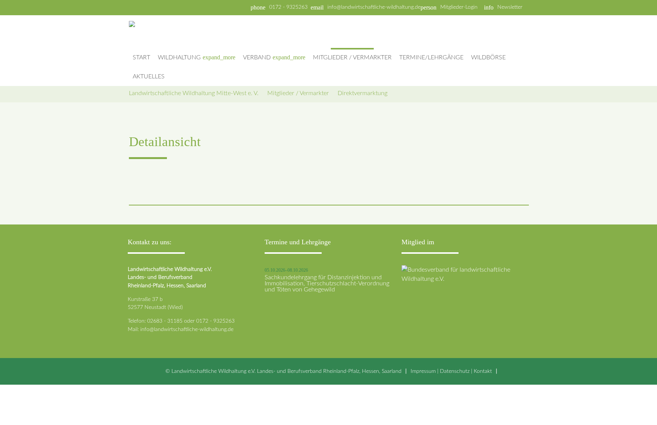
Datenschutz (455, 371)
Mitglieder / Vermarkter (352, 57)
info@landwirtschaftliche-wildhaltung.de (374, 7)
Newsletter (509, 7)
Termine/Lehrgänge (431, 57)
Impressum (423, 371)
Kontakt (483, 371)
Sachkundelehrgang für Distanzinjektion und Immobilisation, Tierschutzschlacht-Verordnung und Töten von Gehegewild (327, 283)
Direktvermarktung (362, 93)
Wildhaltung (196, 57)
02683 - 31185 (164, 321)
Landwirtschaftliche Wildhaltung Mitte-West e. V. (194, 93)
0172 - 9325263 (288, 7)
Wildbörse (488, 57)
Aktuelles (149, 76)
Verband (274, 57)
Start (141, 57)
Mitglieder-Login (459, 7)
